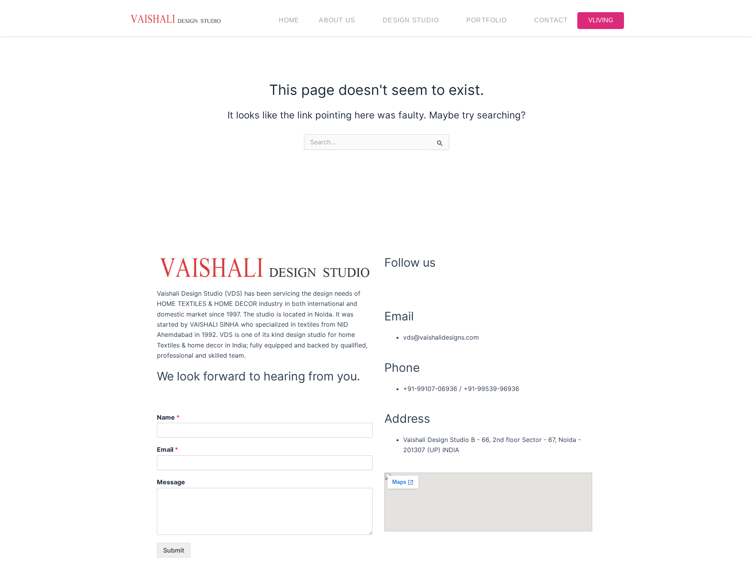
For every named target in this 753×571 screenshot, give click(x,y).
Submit (173, 550)
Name (168, 417)
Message (171, 482)
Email (167, 449)
